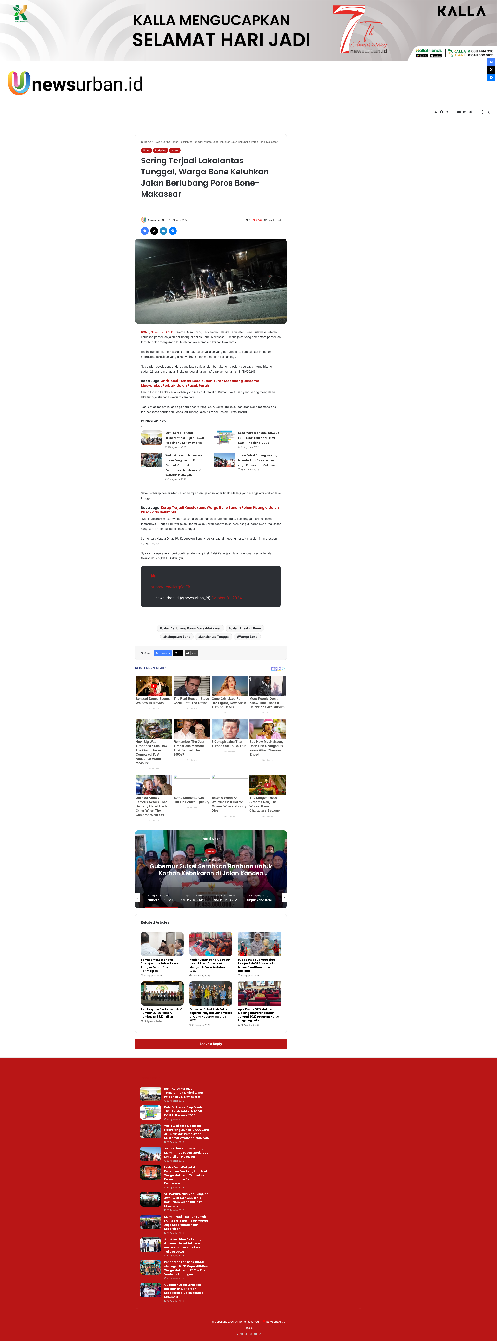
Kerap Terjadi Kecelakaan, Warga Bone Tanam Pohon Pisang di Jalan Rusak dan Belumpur (210, 510)
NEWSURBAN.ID (162, 332)
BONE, (145, 332)
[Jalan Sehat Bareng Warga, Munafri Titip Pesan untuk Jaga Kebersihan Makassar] (224, 460)
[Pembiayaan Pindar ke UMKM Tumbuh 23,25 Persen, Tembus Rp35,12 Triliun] (162, 993)
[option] (211, 869)
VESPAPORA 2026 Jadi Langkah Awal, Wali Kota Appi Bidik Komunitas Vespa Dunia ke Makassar (186, 1200)
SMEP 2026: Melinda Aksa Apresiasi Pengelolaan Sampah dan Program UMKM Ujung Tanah (211, 873)
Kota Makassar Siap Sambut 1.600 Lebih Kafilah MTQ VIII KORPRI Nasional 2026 (258, 438)
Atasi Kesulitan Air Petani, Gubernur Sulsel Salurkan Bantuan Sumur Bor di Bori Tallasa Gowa (182, 1245)
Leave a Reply (211, 1044)
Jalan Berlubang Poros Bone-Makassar (191, 628)
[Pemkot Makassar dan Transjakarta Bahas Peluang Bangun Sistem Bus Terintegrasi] (162, 944)
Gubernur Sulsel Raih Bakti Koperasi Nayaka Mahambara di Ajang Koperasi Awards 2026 (210, 1014)
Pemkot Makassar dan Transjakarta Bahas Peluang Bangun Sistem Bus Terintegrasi (161, 965)
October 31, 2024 (226, 598)
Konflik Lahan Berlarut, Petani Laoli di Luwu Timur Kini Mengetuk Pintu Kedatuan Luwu (210, 965)
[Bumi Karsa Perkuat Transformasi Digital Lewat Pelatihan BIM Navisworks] (151, 437)
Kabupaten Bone (177, 637)
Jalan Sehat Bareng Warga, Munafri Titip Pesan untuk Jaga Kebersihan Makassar (257, 460)
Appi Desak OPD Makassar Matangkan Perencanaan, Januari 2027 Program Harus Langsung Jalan (258, 1014)
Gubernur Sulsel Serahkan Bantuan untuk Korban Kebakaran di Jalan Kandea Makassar (183, 1291)
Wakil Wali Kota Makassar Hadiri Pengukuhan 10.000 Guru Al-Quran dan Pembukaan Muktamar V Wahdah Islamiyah (183, 465)
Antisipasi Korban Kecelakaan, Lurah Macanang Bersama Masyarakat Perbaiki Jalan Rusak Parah (200, 383)
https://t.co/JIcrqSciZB (170, 587)
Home (147, 141)
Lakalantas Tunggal (214, 637)
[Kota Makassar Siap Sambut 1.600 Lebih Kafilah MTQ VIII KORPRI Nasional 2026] (224, 437)
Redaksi (248, 1327)
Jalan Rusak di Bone (246, 628)
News (156, 141)
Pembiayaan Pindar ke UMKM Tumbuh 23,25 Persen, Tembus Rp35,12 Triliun (161, 1013)
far (181, 558)
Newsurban (154, 220)
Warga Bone (248, 637)
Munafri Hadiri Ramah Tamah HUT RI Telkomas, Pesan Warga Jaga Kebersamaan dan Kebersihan (186, 1223)
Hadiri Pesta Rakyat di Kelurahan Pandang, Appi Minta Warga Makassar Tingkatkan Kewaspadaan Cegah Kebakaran (186, 1175)
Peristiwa (160, 150)
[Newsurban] (74, 83)
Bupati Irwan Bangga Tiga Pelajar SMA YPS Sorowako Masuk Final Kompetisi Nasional (257, 965)
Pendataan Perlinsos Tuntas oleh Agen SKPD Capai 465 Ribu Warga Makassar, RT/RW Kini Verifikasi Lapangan (186, 1268)
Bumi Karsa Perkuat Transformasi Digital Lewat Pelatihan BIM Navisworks (184, 438)
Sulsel (174, 150)
